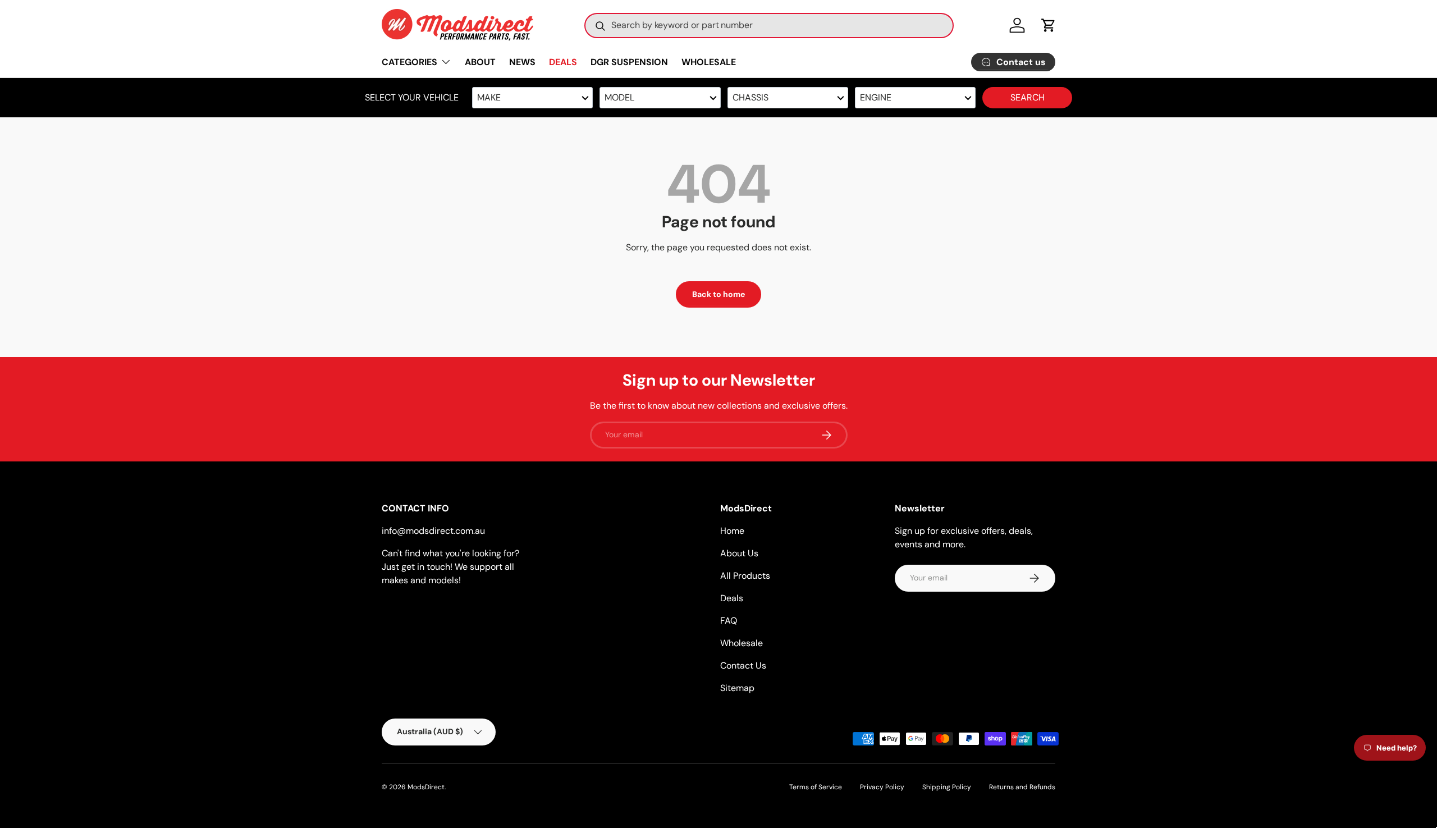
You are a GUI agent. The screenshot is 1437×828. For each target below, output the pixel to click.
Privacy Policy (882, 787)
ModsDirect (426, 787)
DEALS (563, 62)
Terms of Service (815, 787)
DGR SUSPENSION (629, 62)
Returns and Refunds (1022, 787)
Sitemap (737, 688)
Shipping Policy (946, 787)
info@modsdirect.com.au (433, 531)
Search (1027, 97)
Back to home (718, 294)
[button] (1048, 25)
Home (732, 531)
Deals (731, 598)
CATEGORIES (409, 62)
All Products (745, 576)
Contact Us (743, 665)
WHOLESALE (708, 62)
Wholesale (741, 643)
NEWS (522, 62)
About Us (739, 553)
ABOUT (480, 62)
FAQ (728, 620)
